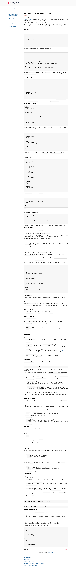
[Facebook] (24, 549)
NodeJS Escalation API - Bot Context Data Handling (13, 26)
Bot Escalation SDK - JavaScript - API (13, 19)
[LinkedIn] (27, 549)
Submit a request (50, 552)
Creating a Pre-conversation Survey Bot (30, 565)
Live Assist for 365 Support (12, 8)
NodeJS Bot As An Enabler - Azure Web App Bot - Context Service (13, 15)
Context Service (28, 395)
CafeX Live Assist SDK (29, 19)
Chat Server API (26, 559)
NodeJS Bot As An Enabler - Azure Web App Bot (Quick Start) (13, 22)
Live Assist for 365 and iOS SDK (29, 561)
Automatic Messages (27, 557)
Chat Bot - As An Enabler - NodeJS (28, 8)
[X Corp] (25, 549)
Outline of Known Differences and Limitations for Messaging (34, 563)
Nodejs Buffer (58, 392)
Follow (66, 549)
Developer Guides (19, 8)
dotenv (51, 495)
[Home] (13, 3)
